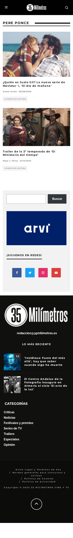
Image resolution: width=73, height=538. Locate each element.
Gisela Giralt (10, 91)
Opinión (9, 445)
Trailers (9, 434)
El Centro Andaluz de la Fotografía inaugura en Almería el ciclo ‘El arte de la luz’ (45, 384)
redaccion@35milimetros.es (37, 333)
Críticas (9, 412)
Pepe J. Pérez (10, 161)
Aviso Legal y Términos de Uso (38, 469)
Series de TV (13, 428)
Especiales (11, 439)
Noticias (9, 417)
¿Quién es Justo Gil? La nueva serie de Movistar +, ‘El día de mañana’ (34, 84)
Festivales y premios (18, 423)
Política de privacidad (39, 481)
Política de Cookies (39, 478)
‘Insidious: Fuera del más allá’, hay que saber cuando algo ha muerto (44, 361)
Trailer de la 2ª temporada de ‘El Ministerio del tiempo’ (29, 153)
